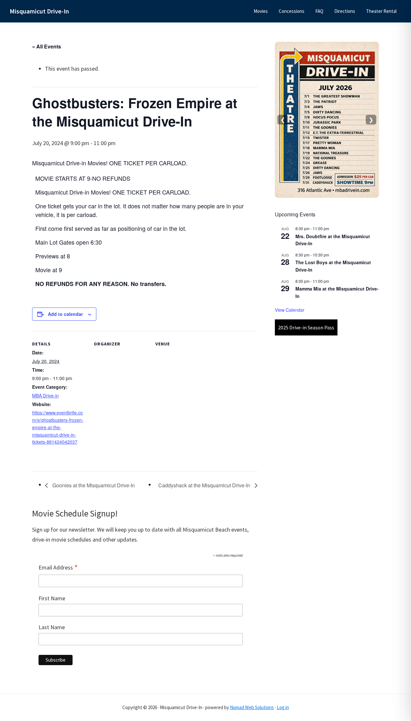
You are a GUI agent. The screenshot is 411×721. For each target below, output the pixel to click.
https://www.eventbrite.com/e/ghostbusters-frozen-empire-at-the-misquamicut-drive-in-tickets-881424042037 (57, 427)
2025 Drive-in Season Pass (306, 327)
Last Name (52, 627)
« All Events (46, 46)
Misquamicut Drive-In (39, 11)
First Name (52, 598)
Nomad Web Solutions (252, 707)
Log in (283, 707)
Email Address (58, 567)
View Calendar (289, 310)
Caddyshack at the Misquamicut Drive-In (204, 485)
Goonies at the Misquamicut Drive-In (93, 485)
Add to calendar (65, 314)
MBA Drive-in (45, 395)
